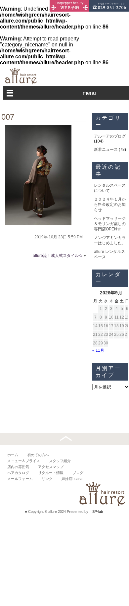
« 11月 (98, 350)
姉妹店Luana (72, 479)
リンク (47, 479)
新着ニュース (106, 149)
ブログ (77, 473)
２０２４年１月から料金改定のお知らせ (110, 204)
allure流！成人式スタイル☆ (58, 255)
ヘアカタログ (18, 473)
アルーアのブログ (110, 136)
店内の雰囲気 (18, 467)
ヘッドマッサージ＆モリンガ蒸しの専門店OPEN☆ (110, 223)
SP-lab (97, 512)
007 (7, 116)
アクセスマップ (51, 467)
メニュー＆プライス (23, 461)
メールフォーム (20, 479)
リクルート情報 (51, 473)
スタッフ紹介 (60, 461)
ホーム (12, 455)
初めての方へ (38, 455)
